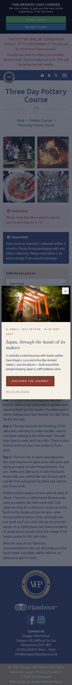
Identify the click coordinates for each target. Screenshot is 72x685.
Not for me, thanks (17, 391)
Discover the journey (30, 381)
